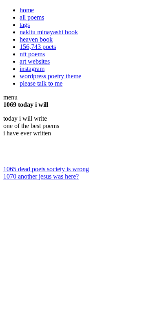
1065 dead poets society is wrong (46, 169)
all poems (32, 17)
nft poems (32, 54)
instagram (32, 68)
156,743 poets (38, 46)
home (27, 10)
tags (25, 24)
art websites (35, 61)
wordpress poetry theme (50, 76)
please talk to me (41, 83)
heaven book (36, 39)
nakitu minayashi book (49, 32)
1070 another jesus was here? (41, 176)
